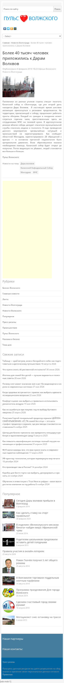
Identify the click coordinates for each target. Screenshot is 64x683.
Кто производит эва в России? (16, 467)
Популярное (8, 316)
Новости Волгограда (20, 42)
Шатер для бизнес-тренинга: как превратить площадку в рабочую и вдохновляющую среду (31, 434)
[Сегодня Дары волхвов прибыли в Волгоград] (8, 503)
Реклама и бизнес (11, 339)
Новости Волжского (11, 310)
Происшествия (9, 327)
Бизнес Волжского (11, 288)
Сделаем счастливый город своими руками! (36, 603)
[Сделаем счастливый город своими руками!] (8, 607)
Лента (5, 299)
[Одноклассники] (11, 29)
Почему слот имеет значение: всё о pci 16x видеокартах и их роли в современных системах (31, 385)
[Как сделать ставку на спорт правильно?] (8, 514)
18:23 (27, 68)
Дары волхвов (27, 163)
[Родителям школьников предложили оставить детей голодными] (8, 542)
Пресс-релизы (9, 322)
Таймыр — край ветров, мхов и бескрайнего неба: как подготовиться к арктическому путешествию (31, 362)
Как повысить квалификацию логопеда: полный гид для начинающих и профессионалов (31, 443)
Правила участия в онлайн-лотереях (23, 551)
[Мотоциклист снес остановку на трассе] (8, 620)
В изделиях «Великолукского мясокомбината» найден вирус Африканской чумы (37, 527)
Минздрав (26, 172)
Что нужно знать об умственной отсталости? (24, 369)
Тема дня (6, 344)
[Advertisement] (27, 229)
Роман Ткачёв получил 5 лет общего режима (36, 562)
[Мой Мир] (15, 29)
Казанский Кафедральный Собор (37, 168)
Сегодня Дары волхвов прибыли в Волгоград (35, 502)
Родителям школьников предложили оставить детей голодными (37, 541)
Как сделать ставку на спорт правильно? (32, 514)
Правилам (7, 674)
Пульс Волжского (10, 333)
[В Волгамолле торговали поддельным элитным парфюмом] (8, 580)
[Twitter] (8, 29)
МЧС (35, 172)
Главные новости (10, 293)
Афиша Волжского (47, 68)
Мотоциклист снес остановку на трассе (38, 617)
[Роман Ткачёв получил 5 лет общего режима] (8, 566)
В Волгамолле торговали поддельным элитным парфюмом (37, 579)
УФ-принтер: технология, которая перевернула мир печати (31, 458)
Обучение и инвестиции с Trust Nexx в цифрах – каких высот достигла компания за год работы (32, 483)
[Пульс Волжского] (32, 18)
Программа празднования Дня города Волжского (38, 591)
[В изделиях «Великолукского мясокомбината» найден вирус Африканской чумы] (8, 527)
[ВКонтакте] (5, 29)
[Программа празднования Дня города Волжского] (8, 592)
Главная (6, 42)
